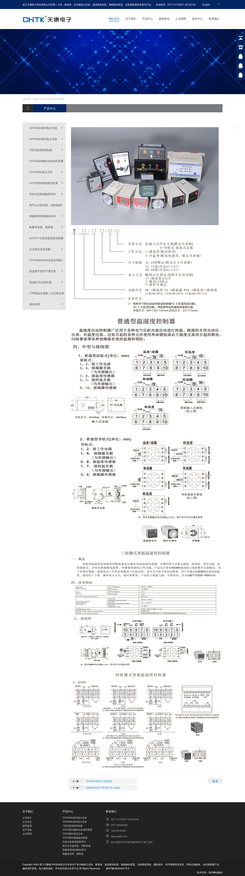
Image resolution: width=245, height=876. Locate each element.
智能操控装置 (128, 864)
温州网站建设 (215, 872)
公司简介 (27, 817)
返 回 (215, 781)
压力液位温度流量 (39, 249)
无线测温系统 (144, 864)
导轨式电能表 (193, 864)
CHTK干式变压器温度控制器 (46, 238)
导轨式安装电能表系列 (42, 194)
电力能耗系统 (46, 868)
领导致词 (27, 825)
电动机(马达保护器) (40, 282)
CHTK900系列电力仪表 (43, 128)
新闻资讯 (164, 19)
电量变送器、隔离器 (41, 227)
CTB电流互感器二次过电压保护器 (43, 295)
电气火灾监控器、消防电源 (45, 205)
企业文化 (27, 821)
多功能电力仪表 (85, 864)
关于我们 (131, 19)
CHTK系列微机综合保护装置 (46, 161)
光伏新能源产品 (211, 864)
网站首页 (114, 19)
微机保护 (158, 864)
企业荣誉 (27, 833)
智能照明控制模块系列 (42, 216)
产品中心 (147, 19)
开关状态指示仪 (63, 868)
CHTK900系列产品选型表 (99, 781)
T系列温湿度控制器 (40, 150)
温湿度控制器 (112, 864)
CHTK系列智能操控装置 (43, 183)
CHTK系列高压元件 (41, 172)
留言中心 (197, 19)
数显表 (98, 864)
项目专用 (34, 304)
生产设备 (27, 829)
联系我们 (214, 19)
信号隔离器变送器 (174, 864)
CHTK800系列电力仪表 (43, 139)
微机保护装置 (29, 868)
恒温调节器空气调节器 (42, 271)
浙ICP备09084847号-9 (118, 868)
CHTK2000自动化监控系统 (45, 260)
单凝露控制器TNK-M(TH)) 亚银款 (103, 787)
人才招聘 (181, 19)
